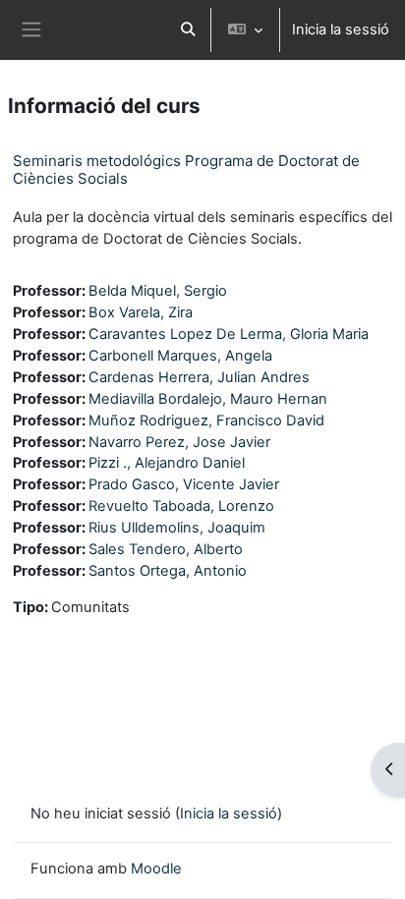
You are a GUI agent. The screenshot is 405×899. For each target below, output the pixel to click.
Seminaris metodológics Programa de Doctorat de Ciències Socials (186, 169)
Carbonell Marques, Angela (180, 356)
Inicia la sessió (340, 29)
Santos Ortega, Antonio (167, 571)
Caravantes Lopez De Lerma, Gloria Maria (228, 334)
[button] (187, 30)
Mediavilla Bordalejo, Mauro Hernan (207, 399)
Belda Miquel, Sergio (157, 291)
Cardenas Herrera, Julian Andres (199, 377)
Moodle (156, 868)
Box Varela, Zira (140, 312)
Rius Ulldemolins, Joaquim (176, 527)
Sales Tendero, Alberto (165, 549)
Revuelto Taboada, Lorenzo (181, 506)
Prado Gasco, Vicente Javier (183, 484)
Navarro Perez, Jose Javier (179, 442)
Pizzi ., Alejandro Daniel (166, 463)
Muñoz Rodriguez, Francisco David (206, 420)
